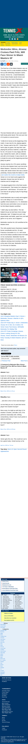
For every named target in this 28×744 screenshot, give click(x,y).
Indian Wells (2, 652)
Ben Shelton (5, 608)
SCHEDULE (20, 37)
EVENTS (22, 35)
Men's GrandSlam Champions (6, 704)
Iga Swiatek (17, 605)
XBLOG (10, 35)
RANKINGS (7, 37)
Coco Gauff (17, 600)
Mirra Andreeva (18, 601)
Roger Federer (15, 42)
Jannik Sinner (6, 596)
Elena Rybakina (18, 597)
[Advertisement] (14, 14)
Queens (1, 664)
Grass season (3, 651)
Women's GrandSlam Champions (6, 706)
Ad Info (3, 720)
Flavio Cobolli (6, 606)
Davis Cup (2, 642)
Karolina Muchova (19, 602)
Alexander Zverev (6, 599)
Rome (1, 666)
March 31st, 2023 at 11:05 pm (8, 429)
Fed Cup (2, 646)
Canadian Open (3, 636)
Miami (15, 345)
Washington (2, 672)
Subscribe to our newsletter (10, 618)
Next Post (24, 361)
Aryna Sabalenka (18, 596)
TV (0, 669)
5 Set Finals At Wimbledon (8, 586)
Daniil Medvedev (6, 602)
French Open (2, 648)
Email (3, 719)
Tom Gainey (2, 627)
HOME (5, 35)
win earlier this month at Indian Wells (13, 175)
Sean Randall (2, 624)
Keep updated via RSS (9, 620)
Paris (1, 663)
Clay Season (2, 639)
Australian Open (3, 630)
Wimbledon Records (6, 585)
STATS (14, 37)
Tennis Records (5, 583)
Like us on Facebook (8, 615)
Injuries (1, 654)
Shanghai (2, 667)
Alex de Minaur (6, 604)
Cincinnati (2, 637)
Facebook (4, 729)
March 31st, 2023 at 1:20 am (8, 391)
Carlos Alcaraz (6, 597)
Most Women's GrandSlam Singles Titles (7, 712)
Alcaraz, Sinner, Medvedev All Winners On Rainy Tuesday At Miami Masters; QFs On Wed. (14, 338)
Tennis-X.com (16, 736)
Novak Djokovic (6, 601)
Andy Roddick (15, 43)
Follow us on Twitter (8, 613)
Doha (1, 643)
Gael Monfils (7, 43)
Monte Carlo (2, 658)
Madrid (1, 655)
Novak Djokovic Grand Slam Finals (10, 588)
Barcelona (8, 45)
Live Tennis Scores (6, 680)
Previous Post (6, 361)
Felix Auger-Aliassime (7, 600)
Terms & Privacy (6, 722)
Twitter (3, 728)
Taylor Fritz (5, 605)
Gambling (2, 649)
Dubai (1, 645)
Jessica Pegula (18, 599)
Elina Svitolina (18, 606)
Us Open (8, 42)
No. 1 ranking (2, 660)
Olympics (2, 661)
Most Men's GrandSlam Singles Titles (6, 709)
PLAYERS (16, 35)
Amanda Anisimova (19, 608)
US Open (2, 670)
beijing (1, 633)
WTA (1, 675)
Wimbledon (2, 673)
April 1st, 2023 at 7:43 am (7, 445)
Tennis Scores (5, 581)
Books (1, 634)
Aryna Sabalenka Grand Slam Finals (10, 590)
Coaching (2, 640)
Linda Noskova (18, 604)
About (3, 717)
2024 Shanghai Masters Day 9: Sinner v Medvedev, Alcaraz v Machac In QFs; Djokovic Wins (13, 318)
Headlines (4, 681)
